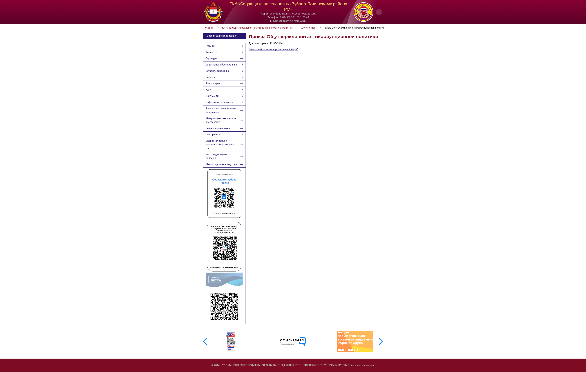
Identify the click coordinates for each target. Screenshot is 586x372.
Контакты (211, 52)
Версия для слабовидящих (222, 35)
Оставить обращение (218, 70)
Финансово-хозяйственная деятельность (221, 110)
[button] (381, 341)
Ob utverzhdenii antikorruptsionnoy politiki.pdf (273, 49)
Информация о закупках (219, 102)
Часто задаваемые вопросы (216, 156)
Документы (212, 95)
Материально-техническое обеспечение (221, 120)
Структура (211, 58)
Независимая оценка (218, 128)
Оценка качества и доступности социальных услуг (220, 144)
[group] (230, 341)
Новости (210, 77)
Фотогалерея (213, 83)
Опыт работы (213, 134)
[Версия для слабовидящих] (379, 12)
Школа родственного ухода (221, 164)
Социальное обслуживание (221, 64)
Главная (210, 45)
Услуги (209, 89)
